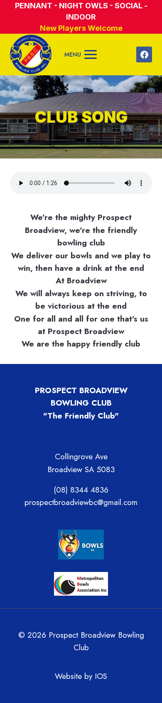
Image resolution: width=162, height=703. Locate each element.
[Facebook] (144, 54)
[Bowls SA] (81, 544)
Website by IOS (81, 676)
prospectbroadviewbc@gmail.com (81, 502)
